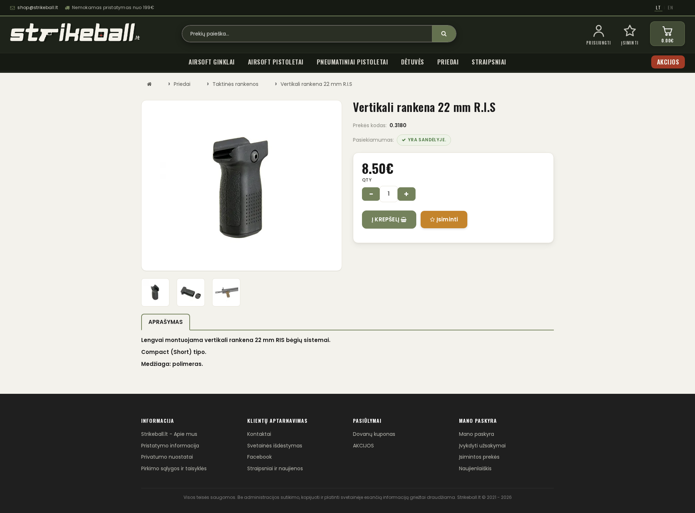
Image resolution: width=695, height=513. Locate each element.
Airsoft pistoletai (276, 61)
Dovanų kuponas (374, 434)
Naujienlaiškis (475, 468)
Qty (367, 180)
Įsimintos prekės (479, 456)
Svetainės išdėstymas (274, 445)
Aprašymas (165, 322)
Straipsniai (489, 61)
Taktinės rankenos (235, 84)
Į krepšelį (386, 219)
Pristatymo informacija (170, 445)
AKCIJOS (363, 445)
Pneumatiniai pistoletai (352, 61)
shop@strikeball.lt (37, 7)
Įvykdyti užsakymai (482, 445)
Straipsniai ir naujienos (275, 468)
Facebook (259, 456)
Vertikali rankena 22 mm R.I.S (316, 84)
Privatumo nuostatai (167, 456)
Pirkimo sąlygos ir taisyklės (174, 468)
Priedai (448, 61)
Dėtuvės (412, 61)
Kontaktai (259, 434)
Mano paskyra (476, 434)
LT (658, 7)
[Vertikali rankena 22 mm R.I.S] (241, 185)
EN (670, 7)
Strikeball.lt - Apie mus (169, 434)
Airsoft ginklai (212, 61)
